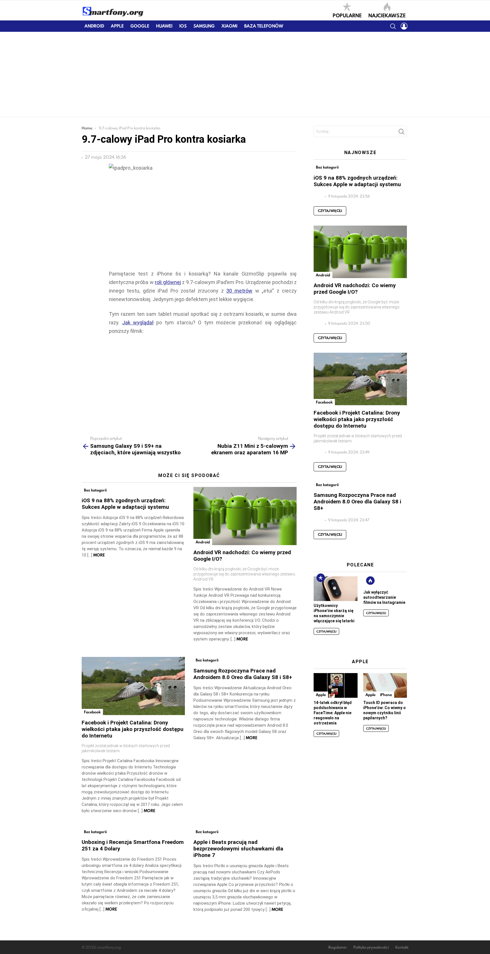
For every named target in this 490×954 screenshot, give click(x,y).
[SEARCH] (392, 26)
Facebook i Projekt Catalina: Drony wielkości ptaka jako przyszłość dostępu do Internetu (132, 729)
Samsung (204, 26)
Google (139, 26)
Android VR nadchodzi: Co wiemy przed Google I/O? (355, 288)
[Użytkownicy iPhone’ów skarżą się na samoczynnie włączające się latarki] (335, 588)
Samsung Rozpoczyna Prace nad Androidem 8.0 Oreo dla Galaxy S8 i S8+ (242, 673)
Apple (117, 26)
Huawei (164, 26)
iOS (183, 26)
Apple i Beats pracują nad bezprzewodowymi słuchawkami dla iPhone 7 (238, 848)
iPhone (386, 694)
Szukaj (401, 133)
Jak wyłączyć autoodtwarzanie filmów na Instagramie (384, 597)
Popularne (347, 15)
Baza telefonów (263, 26)
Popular (320, 577)
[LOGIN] (404, 26)
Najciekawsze (386, 15)
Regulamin (337, 947)
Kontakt (401, 947)
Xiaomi (229, 26)
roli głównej (168, 282)
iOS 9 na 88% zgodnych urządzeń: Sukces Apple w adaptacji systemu (125, 503)
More (99, 555)
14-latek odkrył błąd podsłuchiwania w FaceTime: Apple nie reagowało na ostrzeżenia (333, 712)
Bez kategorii (95, 490)
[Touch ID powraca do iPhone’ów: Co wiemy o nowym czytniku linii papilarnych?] (385, 685)
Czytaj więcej (330, 210)
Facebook (92, 712)
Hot (370, 580)
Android (94, 26)
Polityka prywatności (371, 947)
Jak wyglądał (138, 322)
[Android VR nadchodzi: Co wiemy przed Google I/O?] (245, 516)
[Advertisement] (245, 74)
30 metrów (239, 291)
